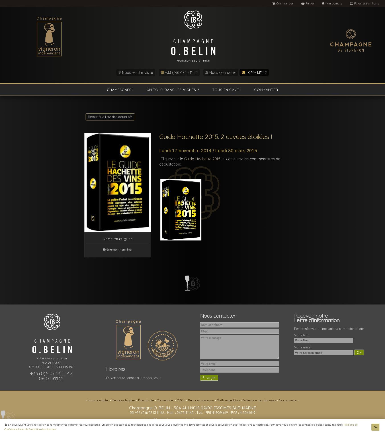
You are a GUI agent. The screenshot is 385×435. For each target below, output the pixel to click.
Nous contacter (222, 72)
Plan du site (146, 400)
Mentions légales (124, 400)
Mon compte (333, 3)
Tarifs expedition (229, 400)
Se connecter (288, 400)
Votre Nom (302, 335)
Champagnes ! (120, 89)
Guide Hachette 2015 (201, 158)
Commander (284, 3)
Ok (375, 427)
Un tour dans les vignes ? (173, 89)
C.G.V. (181, 400)
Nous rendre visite (137, 72)
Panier (310, 3)
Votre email (302, 347)
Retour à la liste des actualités (110, 117)
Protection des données (260, 400)
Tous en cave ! (226, 89)
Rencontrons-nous (201, 400)
